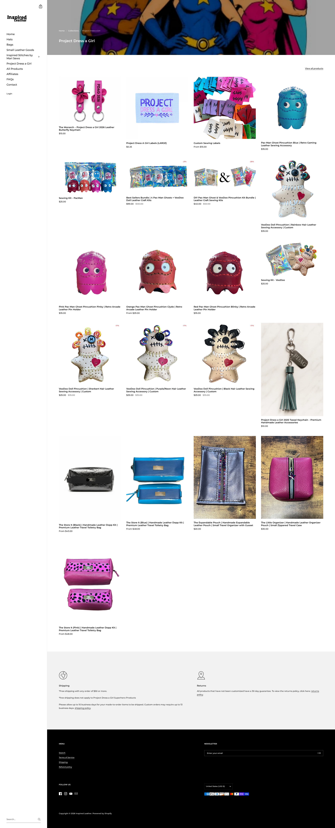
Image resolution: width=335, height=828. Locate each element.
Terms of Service (66, 757)
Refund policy (65, 767)
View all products (314, 68)
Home (62, 31)
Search (62, 753)
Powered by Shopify (102, 813)
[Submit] (39, 819)
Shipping (63, 762)
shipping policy (83, 708)
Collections (73, 31)
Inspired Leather (84, 813)
